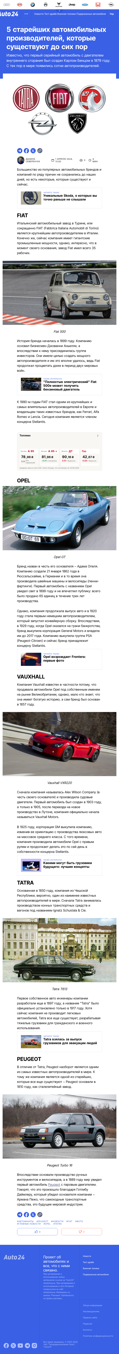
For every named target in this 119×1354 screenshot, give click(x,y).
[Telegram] (27, 1345)
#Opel (47, 1224)
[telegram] (19, 150)
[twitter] (33, 150)
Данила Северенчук (33, 160)
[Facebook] (6, 1345)
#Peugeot (42, 1221)
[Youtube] (20, 1345)
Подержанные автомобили (91, 13)
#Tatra (58, 1224)
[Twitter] (13, 1345)
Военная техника (66, 13)
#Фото (79, 1221)
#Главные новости (29, 1224)
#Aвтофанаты (25, 1221)
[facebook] (26, 150)
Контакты (87, 1330)
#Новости (57, 1221)
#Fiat (69, 1221)
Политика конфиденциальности (98, 1336)
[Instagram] (34, 1345)
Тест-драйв (50, 13)
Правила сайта (90, 1317)
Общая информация (92, 1305)
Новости (39, 13)
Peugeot (54, 1185)
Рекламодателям (91, 1311)
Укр (112, 13)
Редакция (87, 1324)
